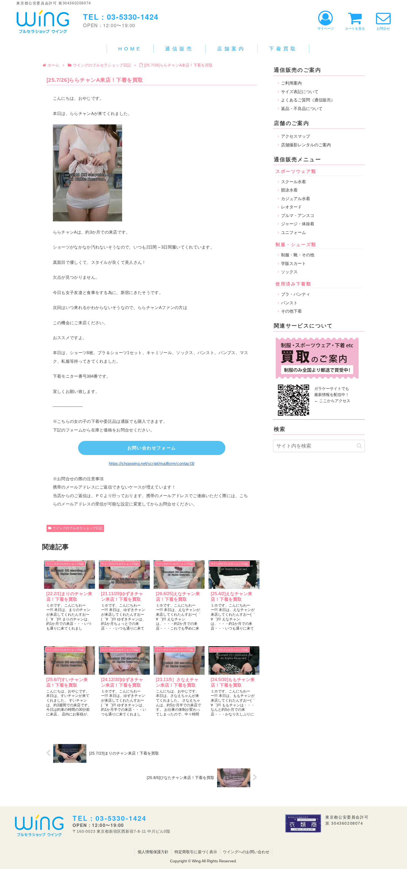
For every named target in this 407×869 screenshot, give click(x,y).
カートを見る (355, 28)
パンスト (289, 302)
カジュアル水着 (295, 198)
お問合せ (383, 28)
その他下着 (291, 311)
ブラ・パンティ (295, 294)
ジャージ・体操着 (297, 223)
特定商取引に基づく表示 (195, 852)
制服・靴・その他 (297, 254)
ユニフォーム (293, 232)
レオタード (291, 207)
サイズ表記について (299, 91)
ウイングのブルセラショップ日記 (77, 528)
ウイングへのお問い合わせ (246, 852)
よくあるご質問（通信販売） (308, 100)
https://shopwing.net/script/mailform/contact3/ (152, 463)
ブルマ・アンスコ (297, 215)
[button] (359, 446)
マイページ (325, 28)
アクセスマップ (295, 136)
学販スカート (293, 263)
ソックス (289, 271)
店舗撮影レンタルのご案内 (306, 144)
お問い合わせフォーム (151, 448)
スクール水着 (293, 181)
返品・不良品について (302, 108)
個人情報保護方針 (153, 852)
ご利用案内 (291, 83)
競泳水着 (289, 190)
